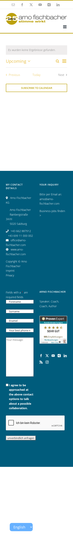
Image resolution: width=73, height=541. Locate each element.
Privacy (10, 275)
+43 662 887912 (21, 231)
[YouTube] (53, 355)
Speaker (44, 301)
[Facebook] (41, 355)
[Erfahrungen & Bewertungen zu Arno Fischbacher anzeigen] (53, 318)
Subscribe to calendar (36, 87)
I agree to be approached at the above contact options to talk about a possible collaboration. (21, 396)
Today (36, 75)
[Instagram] (47, 362)
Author (52, 306)
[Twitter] (47, 355)
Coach (54, 301)
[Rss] (41, 362)
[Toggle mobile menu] (65, 27)
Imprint (10, 270)
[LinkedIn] (65, 355)
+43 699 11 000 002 (20, 236)
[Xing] (59, 355)
